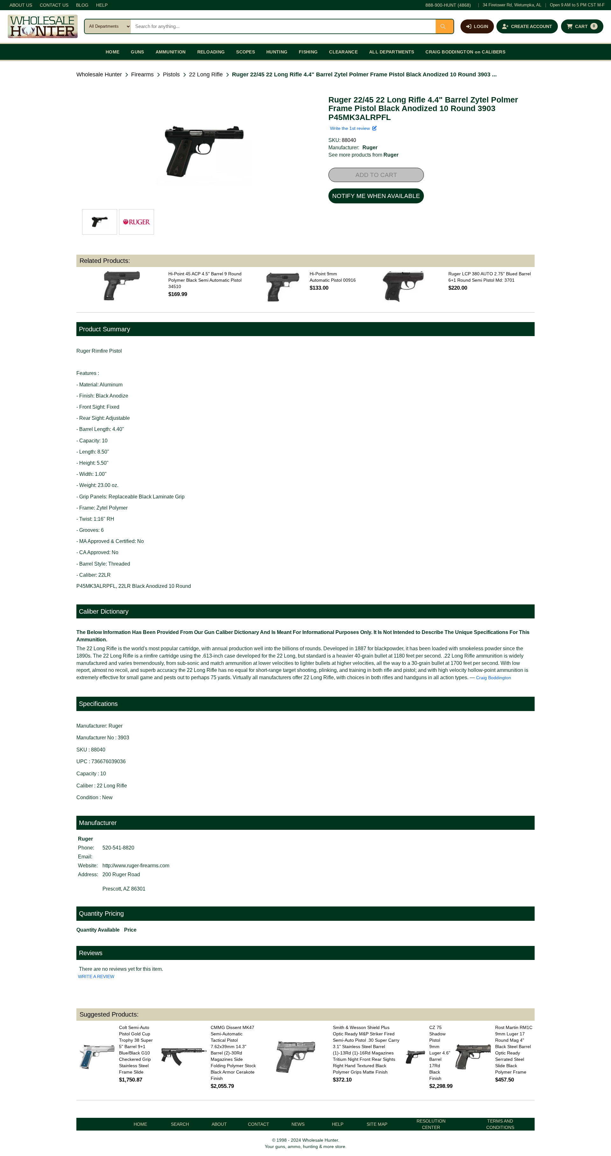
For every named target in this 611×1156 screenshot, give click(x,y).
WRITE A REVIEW (96, 976)
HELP (102, 5)
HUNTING (276, 51)
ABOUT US (21, 5)
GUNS (137, 51)
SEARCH (180, 1124)
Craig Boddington (493, 677)
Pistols (171, 74)
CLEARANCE (343, 51)
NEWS (298, 1124)
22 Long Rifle (206, 74)
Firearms (142, 74)
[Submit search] (444, 26)
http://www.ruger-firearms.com (135, 865)
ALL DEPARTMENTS (391, 51)
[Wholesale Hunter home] (43, 26)
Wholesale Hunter (99, 74)
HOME (112, 51)
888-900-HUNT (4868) (448, 5)
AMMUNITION (171, 51)
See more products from (363, 155)
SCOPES (245, 51)
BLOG (82, 5)
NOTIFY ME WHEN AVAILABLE (376, 196)
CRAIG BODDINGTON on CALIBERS (465, 51)
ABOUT (219, 1124)
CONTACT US (54, 5)
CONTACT (258, 1124)
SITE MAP (377, 1124)
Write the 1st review (351, 128)
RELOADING (211, 51)
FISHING (308, 51)
